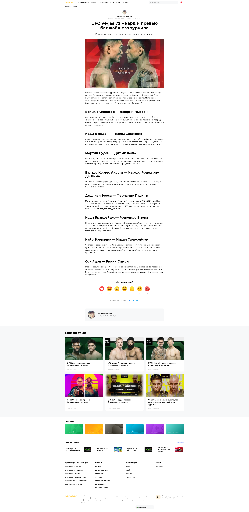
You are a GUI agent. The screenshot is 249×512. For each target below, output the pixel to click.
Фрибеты (98, 477)
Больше (180, 442)
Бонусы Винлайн (101, 487)
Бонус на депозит (101, 470)
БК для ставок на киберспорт (75, 480)
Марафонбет (130, 477)
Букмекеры (84, 2)
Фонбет (128, 470)
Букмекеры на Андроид (74, 470)
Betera (128, 466)
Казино (94, 2)
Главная (67, 6)
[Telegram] (137, 300)
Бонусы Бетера (100, 484)
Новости (74, 6)
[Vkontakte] (129, 300)
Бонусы (104, 2)
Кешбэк (98, 466)
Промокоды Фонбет (102, 480)
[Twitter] (133, 300)
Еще (126, 2)
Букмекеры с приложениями (75, 477)
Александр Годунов (124, 16)
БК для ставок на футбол (74, 484)
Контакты (159, 466)
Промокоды (99, 473)
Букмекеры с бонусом (73, 473)
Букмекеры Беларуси (73, 466)
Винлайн (129, 473)
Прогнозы (116, 2)
